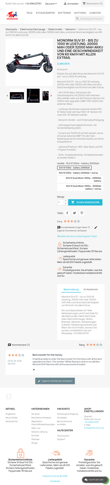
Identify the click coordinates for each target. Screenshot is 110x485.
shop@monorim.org (94, 427)
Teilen (67, 213)
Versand (35, 414)
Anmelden (62, 417)
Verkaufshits (12, 421)
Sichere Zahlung (39, 431)
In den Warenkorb (85, 202)
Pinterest (82, 213)
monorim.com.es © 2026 (55, 476)
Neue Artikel (11, 417)
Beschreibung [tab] (71, 289)
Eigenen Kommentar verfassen (57, 381)
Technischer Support (63, 437)
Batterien (64, 12)
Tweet (74, 213)
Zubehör (95, 12)
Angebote (10, 414)
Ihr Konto (63, 408)
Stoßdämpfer (45, 12)
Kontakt (35, 435)
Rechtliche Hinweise (41, 417)
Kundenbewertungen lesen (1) (76, 227)
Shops (34, 443)
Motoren (80, 12)
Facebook (9, 396)
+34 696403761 (33, 3)
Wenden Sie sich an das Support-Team (77, 236)
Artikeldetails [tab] (91, 289)
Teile (29, 12)
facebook (55, 481)
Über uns (35, 428)
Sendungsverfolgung (67, 414)
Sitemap (35, 439)
